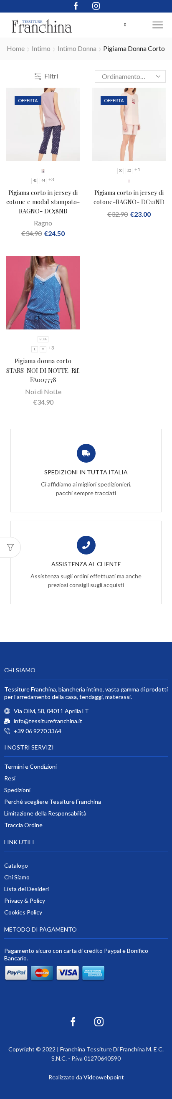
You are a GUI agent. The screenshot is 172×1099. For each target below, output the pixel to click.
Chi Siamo (17, 877)
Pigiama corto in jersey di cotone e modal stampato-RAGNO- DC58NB (43, 201)
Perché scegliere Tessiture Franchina (52, 801)
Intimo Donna (77, 48)
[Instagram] (96, 6)
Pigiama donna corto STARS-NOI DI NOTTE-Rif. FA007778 (43, 370)
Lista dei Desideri (26, 888)
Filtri (51, 76)
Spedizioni (17, 789)
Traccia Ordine (23, 824)
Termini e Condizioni (30, 766)
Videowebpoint (103, 1077)
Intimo (41, 48)
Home (16, 48)
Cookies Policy (23, 912)
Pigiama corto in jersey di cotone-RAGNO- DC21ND (129, 197)
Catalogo (16, 865)
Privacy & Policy (24, 900)
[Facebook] (76, 6)
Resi (9, 778)
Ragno (43, 223)
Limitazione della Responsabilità (45, 813)
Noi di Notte (43, 391)
